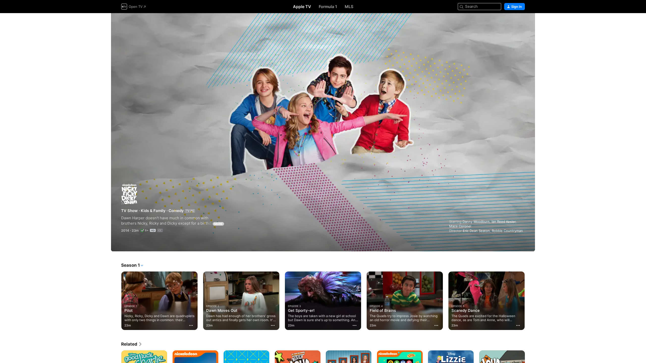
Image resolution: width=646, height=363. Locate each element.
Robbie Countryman (507, 231)
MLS (349, 6)
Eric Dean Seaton (476, 231)
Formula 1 (328, 6)
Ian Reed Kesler (504, 222)
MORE (218, 224)
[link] (131, 344)
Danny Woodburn (476, 222)
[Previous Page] (116, 301)
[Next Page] (529, 301)
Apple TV (302, 6)
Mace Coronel (460, 226)
